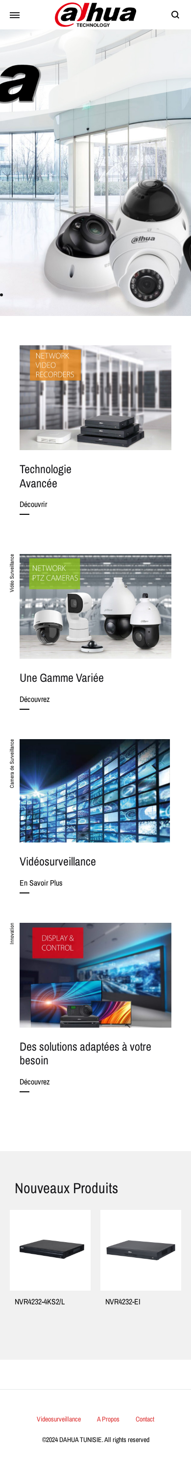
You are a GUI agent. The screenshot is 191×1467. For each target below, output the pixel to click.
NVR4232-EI (40, 1301)
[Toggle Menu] (15, 15)
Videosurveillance (59, 1419)
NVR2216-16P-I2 (137, 1301)
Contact (145, 1419)
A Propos (108, 1419)
